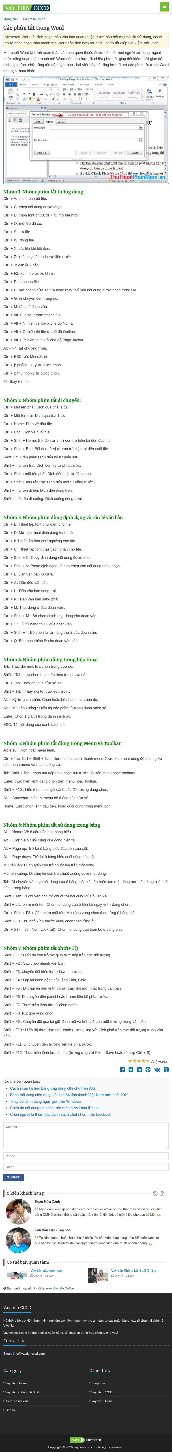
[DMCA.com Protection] (86, 1440)
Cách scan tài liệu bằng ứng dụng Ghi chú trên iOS (52, 1088)
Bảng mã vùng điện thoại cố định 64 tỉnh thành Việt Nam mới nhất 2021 (69, 1095)
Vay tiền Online (63, 1288)
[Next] (161, 1194)
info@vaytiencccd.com (29, 1353)
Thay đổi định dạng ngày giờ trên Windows (45, 1101)
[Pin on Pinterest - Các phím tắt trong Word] (146, 1069)
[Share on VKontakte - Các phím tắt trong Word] (156, 1069)
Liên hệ (10, 1410)
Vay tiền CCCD (101, 1392)
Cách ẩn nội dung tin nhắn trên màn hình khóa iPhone (54, 1108)
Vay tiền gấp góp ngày (46, 1270)
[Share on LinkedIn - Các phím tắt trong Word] (138, 1069)
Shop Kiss (98, 1383)
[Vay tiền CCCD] (73, 6)
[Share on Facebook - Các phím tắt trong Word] (121, 1069)
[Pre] (156, 1194)
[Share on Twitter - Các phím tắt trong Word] (129, 1069)
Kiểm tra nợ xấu (16, 1401)
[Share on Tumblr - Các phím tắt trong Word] (165, 1069)
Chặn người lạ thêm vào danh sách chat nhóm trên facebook (60, 1114)
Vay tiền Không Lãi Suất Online (133, 1270)
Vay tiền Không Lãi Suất (22, 1392)
